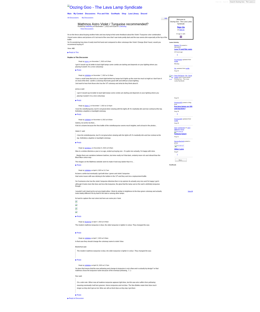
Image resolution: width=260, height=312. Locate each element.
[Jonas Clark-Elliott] (173, 178)
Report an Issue (175, 309)
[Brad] (187, 178)
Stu (175, 68)
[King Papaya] (173, 170)
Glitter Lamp (179, 149)
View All (190, 191)
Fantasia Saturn (180, 134)
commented (181, 127)
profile (176, 61)
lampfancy (88, 148)
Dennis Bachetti (179, 141)
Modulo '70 (177, 45)
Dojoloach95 (178, 102)
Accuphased (178, 59)
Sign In (225, 2)
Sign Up (218, 2)
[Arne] (180, 185)
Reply (78, 70)
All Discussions (73, 18)
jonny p (87, 61)
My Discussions (87, 18)
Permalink (77, 61)
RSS (69, 303)
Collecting (122, 26)
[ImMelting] (71, 30)
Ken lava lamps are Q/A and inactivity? (183, 107)
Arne (175, 127)
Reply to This (73, 52)
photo (182, 129)
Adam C (87, 106)
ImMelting (89, 26)
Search (257, 2)
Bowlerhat (88, 222)
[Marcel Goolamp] (187, 185)
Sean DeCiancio (179, 75)
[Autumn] (173, 185)
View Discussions (86, 29)
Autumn (82, 309)
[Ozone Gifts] (187, 170)
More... (181, 160)
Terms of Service (187, 309)
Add (166, 18)
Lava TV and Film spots (183, 49)
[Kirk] (180, 178)
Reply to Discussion (75, 298)
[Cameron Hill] (180, 170)
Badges (165, 309)
